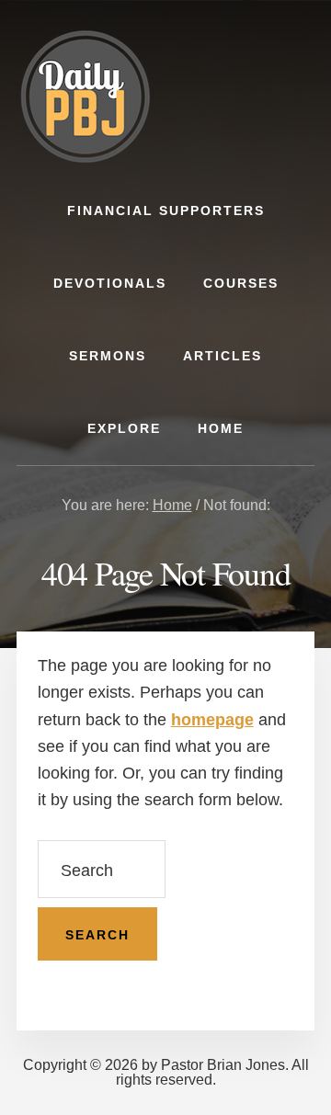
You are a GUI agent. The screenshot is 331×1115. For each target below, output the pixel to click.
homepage (212, 720)
